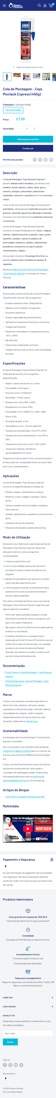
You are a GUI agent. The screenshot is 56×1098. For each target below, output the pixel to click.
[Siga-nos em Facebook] (5, 1065)
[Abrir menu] (4, 5)
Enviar (10, 1042)
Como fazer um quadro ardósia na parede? (25, 796)
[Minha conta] (45, 5)
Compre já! (28, 148)
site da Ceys (32, 721)
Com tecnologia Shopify (12, 1092)
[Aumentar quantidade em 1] (34, 129)
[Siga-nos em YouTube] (16, 1065)
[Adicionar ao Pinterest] (40, 159)
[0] (51, 5)
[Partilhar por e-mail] (51, 159)
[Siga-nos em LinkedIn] (21, 1065)
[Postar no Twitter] (46, 159)
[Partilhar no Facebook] (35, 159)
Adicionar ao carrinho (28, 139)
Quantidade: (8, 128)
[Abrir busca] (39, 5)
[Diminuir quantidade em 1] (19, 129)
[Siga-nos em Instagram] (10, 1065)
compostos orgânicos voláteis (17, 751)
